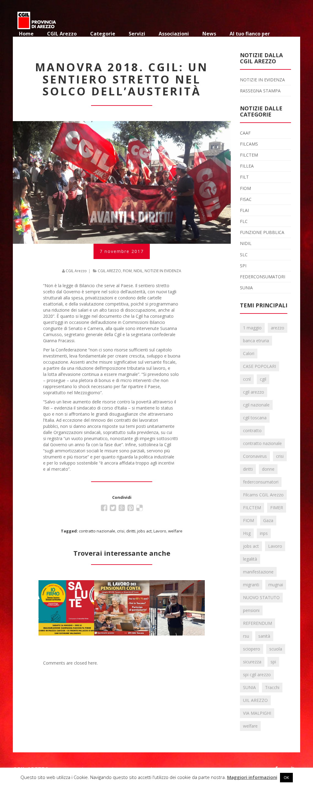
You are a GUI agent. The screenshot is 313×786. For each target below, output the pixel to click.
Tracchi (272, 687)
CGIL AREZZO (109, 270)
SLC (244, 255)
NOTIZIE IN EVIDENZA (163, 270)
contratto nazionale (97, 531)
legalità (250, 559)
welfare (175, 531)
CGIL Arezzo (76, 270)
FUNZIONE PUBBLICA (262, 232)
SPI (243, 266)
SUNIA (246, 288)
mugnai (275, 585)
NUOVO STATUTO (261, 597)
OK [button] (286, 777)
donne (268, 469)
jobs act (144, 531)
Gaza (268, 520)
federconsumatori (260, 482)
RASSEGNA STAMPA (260, 91)
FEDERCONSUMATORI (262, 277)
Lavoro (159, 531)
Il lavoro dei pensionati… (121, 587)
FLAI (244, 210)
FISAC (246, 199)
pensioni (251, 610)
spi (273, 662)
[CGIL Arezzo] (37, 18)
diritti (130, 531)
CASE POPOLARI (259, 366)
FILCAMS (249, 144)
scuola (275, 649)
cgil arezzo (253, 392)
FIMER (276, 507)
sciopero (251, 649)
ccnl (247, 379)
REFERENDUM (257, 623)
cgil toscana (255, 418)
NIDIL (138, 270)
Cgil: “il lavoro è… (177, 587)
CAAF (245, 133)
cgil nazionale (256, 405)
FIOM (127, 270)
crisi (120, 531)
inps (264, 533)
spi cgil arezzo (257, 674)
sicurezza (252, 662)
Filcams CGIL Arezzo (263, 495)
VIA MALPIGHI (257, 713)
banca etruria (256, 340)
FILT (244, 177)
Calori (248, 353)
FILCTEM (249, 155)
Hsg (247, 533)
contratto (252, 430)
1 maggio (252, 328)
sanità (264, 636)
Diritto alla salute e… (66, 587)
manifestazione (258, 572)
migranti (251, 585)
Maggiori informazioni (252, 777)
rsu (246, 636)
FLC (244, 221)
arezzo (277, 328)
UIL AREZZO (255, 700)
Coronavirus (255, 456)
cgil (263, 379)
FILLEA (247, 166)
